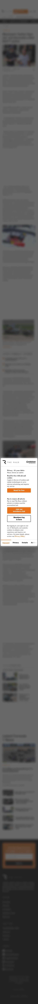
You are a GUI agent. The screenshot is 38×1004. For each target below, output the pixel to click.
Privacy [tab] (16, 543)
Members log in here (19, 518)
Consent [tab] (6, 543)
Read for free (19, 490)
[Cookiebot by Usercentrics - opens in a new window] (27, 462)
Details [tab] (25, 543)
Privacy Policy (20, 536)
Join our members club (19, 510)
